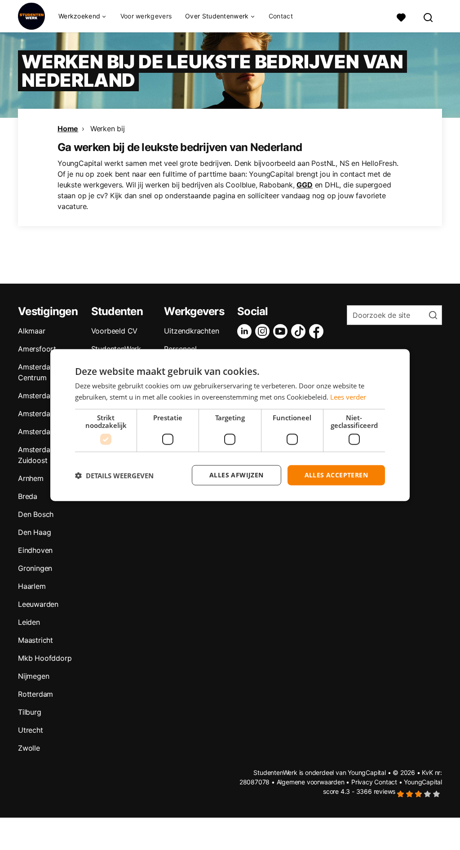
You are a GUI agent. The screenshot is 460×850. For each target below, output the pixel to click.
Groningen (35, 568)
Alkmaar (31, 330)
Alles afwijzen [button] (236, 475)
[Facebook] (318, 331)
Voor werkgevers (146, 16)
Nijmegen (33, 676)
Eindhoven (35, 550)
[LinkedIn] (246, 331)
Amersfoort (37, 348)
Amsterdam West (46, 413)
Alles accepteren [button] (336, 475)
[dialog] (230, 425)
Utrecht (30, 729)
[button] (114, 475)
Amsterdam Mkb (45, 395)
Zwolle (29, 747)
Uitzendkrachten (191, 330)
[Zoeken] (428, 16)
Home (68, 128)
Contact (281, 16)
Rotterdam (35, 694)
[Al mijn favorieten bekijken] (401, 16)
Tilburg (29, 712)
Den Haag (34, 532)
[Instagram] (264, 331)
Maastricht (35, 640)
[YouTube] (282, 331)
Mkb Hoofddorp (44, 658)
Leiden (29, 622)
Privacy (362, 782)
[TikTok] (300, 331)
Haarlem (32, 586)
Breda (27, 496)
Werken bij (107, 128)
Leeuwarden (38, 604)
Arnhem (31, 478)
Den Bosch (35, 514)
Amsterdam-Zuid (46, 431)
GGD (304, 184)
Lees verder (348, 396)
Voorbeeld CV (114, 330)
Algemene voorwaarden (311, 782)
